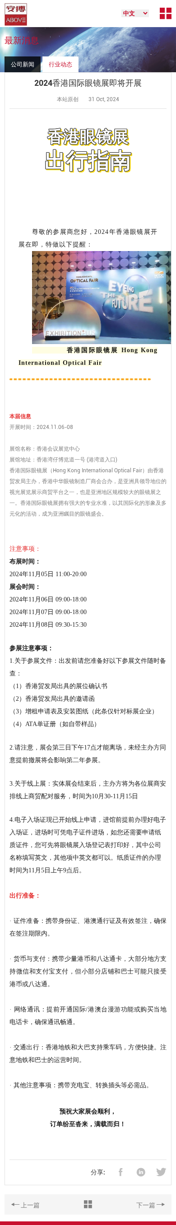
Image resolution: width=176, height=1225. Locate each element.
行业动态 (60, 64)
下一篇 (146, 1205)
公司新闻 (22, 64)
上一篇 (29, 1205)
